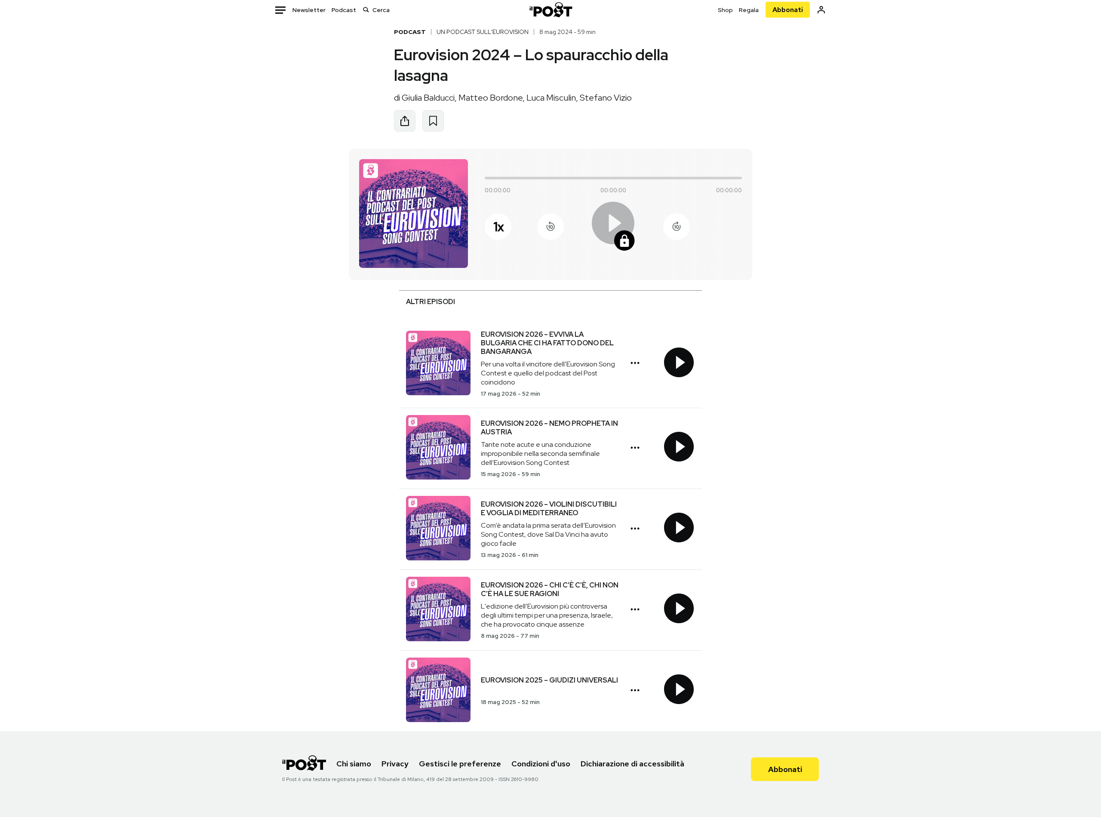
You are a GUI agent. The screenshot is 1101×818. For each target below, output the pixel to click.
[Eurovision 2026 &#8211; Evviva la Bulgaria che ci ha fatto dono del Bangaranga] (438, 364)
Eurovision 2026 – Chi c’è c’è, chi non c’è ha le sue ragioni (549, 589)
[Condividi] (404, 121)
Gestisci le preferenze (460, 764)
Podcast (344, 10)
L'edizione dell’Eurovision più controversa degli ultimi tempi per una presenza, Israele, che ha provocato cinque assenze (547, 615)
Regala (749, 10)
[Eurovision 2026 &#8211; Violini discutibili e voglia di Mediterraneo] (438, 529)
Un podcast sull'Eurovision (483, 32)
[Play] (613, 226)
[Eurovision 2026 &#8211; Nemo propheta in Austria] (438, 448)
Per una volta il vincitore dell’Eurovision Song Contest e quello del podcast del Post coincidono (548, 373)
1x (498, 226)
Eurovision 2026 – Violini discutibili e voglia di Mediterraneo (549, 508)
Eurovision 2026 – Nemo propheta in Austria (549, 428)
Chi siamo (353, 764)
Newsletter (309, 10)
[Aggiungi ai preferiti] (433, 121)
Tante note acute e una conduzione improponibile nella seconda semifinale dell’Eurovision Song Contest (540, 453)
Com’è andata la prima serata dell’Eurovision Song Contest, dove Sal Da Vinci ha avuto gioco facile (548, 534)
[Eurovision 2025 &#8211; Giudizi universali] (438, 691)
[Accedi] (821, 9)
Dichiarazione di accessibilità (632, 764)
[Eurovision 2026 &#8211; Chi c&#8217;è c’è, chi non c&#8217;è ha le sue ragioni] (438, 610)
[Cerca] (366, 9)
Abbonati (787, 9)
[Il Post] (550, 9)
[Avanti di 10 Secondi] (676, 226)
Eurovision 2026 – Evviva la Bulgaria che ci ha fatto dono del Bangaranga (547, 343)
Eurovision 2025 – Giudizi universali (549, 680)
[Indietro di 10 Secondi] (550, 226)
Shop (725, 10)
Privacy (395, 764)
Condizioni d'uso (540, 764)
